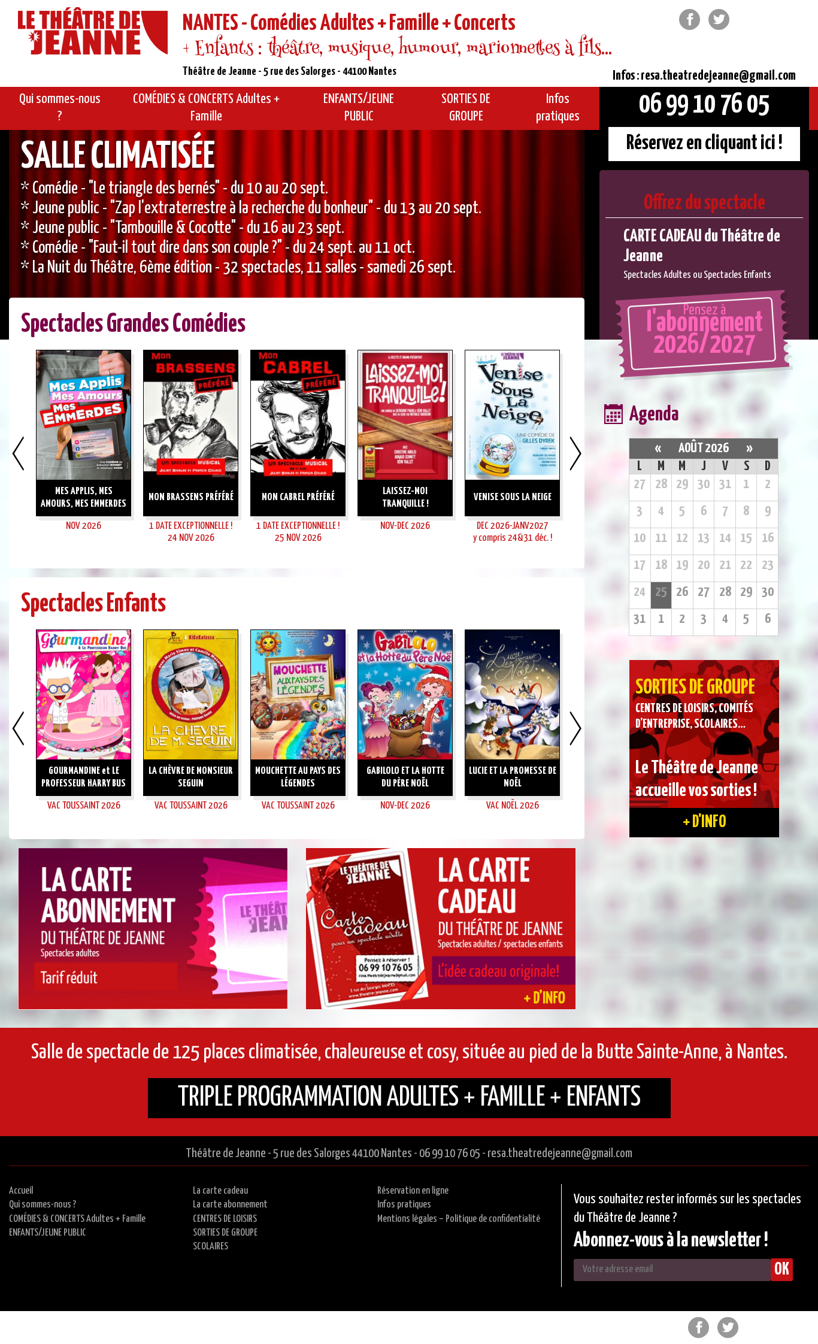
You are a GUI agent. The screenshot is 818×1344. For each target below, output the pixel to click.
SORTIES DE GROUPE (225, 1233)
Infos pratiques (404, 1205)
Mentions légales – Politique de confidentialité (458, 1219)
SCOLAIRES (210, 1247)
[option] (296, 235)
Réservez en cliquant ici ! (704, 143)
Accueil (21, 1191)
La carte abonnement (230, 1205)
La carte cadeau (220, 1191)
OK (781, 1269)
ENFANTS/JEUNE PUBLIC (47, 1233)
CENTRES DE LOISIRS (225, 1219)
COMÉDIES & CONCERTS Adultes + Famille (77, 1219)
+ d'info (704, 822)
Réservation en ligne (413, 1191)
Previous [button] (18, 453)
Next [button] (575, 453)
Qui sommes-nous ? (42, 1205)
